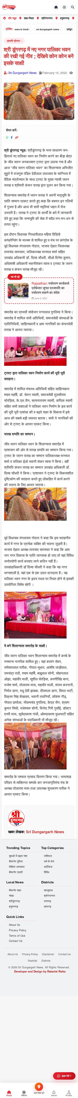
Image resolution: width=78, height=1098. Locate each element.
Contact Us (15, 941)
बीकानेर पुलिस (16, 861)
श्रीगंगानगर (47, 18)
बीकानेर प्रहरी (16, 872)
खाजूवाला (48, 890)
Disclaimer (48, 954)
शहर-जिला (29, 18)
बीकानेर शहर (15, 890)
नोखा (11, 896)
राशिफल (48, 856)
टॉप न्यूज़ (12, 18)
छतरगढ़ (47, 906)
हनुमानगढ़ (64, 18)
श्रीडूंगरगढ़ (14, 901)
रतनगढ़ (47, 901)
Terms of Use (17, 935)
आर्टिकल (48, 867)
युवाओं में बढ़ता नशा (18, 856)
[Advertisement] (39, 1035)
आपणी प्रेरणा (13, 41)
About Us (14, 925)
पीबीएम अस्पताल (17, 867)
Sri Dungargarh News (22, 73)
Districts (45, 960)
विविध (46, 872)
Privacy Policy (17, 930)
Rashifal (32, 960)
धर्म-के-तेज (49, 861)
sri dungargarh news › (43, 29)
